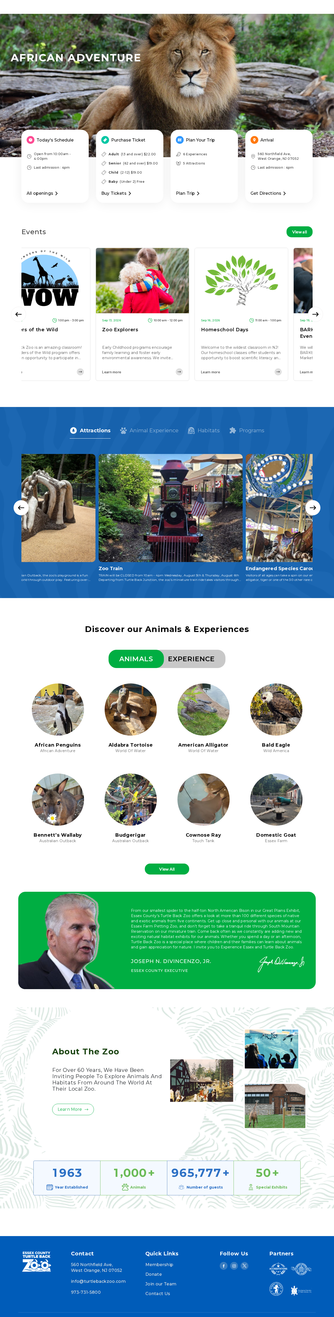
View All (167, 868)
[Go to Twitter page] (244, 1266)
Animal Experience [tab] (154, 430)
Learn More (70, 1109)
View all (299, 231)
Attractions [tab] (95, 430)
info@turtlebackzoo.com (98, 1281)
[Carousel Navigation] (167, 314)
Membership (159, 1264)
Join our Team (160, 1283)
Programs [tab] (251, 430)
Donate (153, 1274)
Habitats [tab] (209, 430)
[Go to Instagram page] (234, 1266)
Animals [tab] (136, 659)
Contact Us (157, 1293)
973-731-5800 (86, 1292)
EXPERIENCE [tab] (191, 659)
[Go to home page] (43, 1262)
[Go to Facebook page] (224, 1266)
